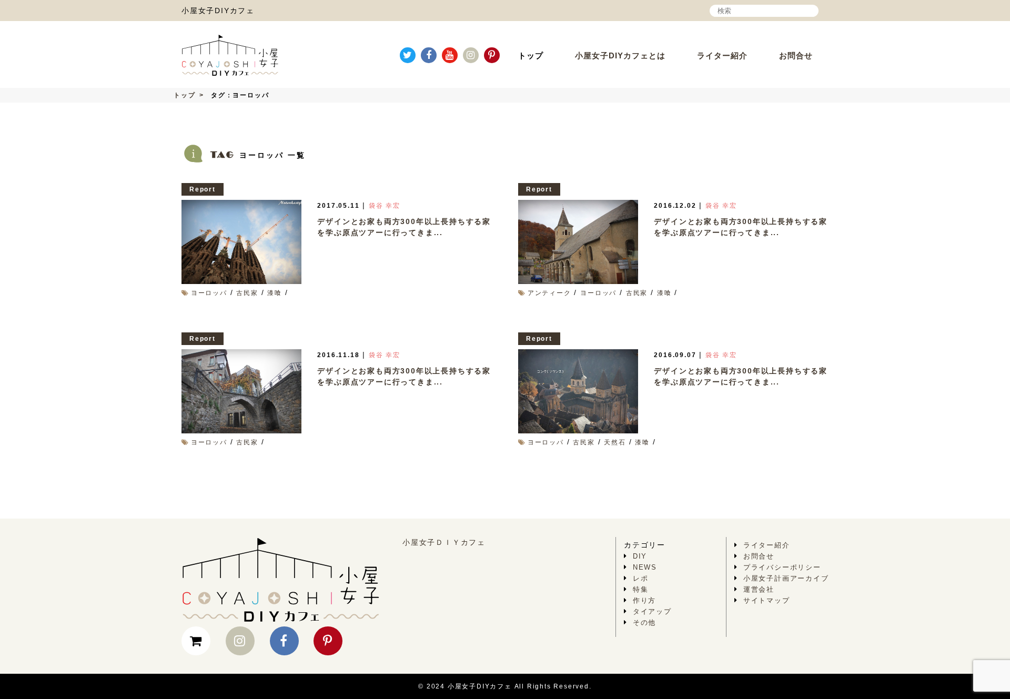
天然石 (614, 442)
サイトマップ (766, 600)
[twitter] (408, 55)
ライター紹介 (722, 55)
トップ (530, 55)
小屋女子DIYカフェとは (620, 55)
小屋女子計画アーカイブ (786, 578)
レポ (641, 578)
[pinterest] (492, 55)
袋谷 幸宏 (384, 205)
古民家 (247, 293)
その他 (644, 622)
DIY (640, 556)
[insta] (471, 55)
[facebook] (429, 55)
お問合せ (796, 55)
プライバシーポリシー (782, 567)
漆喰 (274, 293)
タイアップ (652, 611)
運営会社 (758, 589)
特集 (641, 589)
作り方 (644, 600)
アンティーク (549, 293)
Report (202, 189)
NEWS (645, 567)
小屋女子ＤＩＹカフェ (444, 542)
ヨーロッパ (209, 293)
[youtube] (450, 55)
